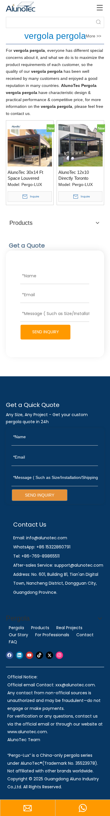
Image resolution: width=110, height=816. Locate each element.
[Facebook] (9, 655)
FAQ (13, 642)
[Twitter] (49, 655)
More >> (93, 36)
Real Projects (69, 628)
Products (40, 628)
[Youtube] (29, 655)
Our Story (18, 635)
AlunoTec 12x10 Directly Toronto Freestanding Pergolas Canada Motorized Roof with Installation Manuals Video (79, 175)
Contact (85, 635)
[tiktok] (39, 655)
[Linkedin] (19, 655)
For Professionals (52, 635)
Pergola (16, 628)
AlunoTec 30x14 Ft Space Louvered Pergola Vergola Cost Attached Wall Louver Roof (28, 175)
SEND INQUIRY (45, 332)
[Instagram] (59, 655)
